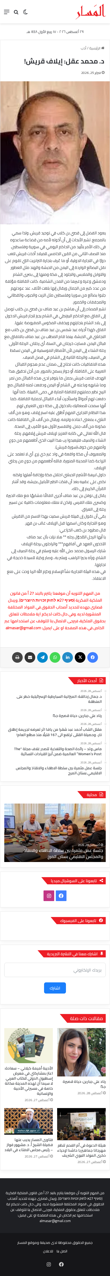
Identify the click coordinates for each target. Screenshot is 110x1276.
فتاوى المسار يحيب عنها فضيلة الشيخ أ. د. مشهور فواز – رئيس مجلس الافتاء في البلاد (29, 1144)
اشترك (55, 988)
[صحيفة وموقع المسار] (91, 12)
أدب (83, 48)
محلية (92, 794)
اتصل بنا (62, 1251)
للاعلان (48, 1251)
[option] (55, 833)
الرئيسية (95, 48)
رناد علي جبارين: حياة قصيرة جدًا (84, 1084)
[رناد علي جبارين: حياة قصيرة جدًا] (81, 1052)
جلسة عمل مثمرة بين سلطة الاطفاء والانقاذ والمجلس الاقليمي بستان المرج (63, 853)
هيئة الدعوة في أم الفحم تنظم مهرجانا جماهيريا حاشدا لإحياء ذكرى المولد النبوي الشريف (81, 1150)
